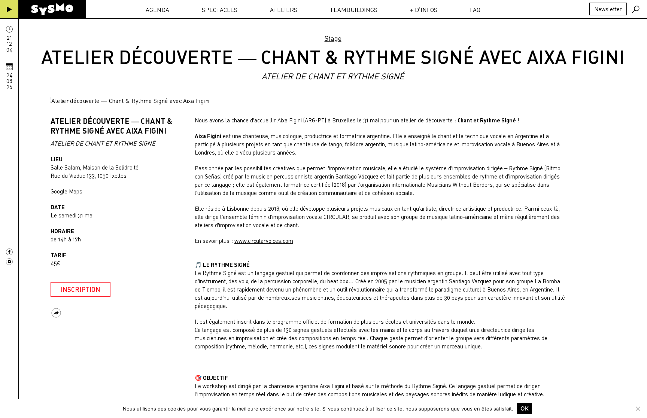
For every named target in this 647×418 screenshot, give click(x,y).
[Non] (637, 408)
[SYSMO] (52, 9)
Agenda (157, 9)
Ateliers (283, 9)
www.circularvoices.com (263, 240)
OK (524, 408)
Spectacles (219, 9)
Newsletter (608, 9)
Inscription (80, 289)
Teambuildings (353, 9)
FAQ (475, 9)
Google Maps (66, 191)
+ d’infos (423, 9)
